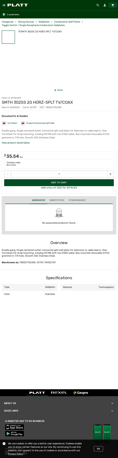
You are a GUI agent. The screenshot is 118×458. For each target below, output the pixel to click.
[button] (8, 37)
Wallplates (44, 21)
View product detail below (16, 142)
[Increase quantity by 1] (110, 174)
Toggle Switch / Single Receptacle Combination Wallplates (33, 25)
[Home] (18, 5)
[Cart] (112, 5)
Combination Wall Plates (67, 21)
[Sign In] (104, 5)
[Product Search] (97, 5)
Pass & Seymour (11, 98)
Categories (8, 21)
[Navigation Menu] (4, 5)
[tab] (38, 200)
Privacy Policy (15, 454)
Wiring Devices (26, 21)
